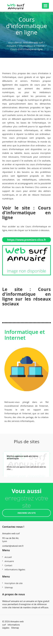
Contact (8, 565)
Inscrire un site (27, 512)
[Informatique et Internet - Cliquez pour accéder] (26, 366)
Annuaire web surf (33, 42)
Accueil (8, 557)
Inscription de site (14, 583)
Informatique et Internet (24, 334)
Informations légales (15, 569)
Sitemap (9, 587)
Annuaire (9, 561)
